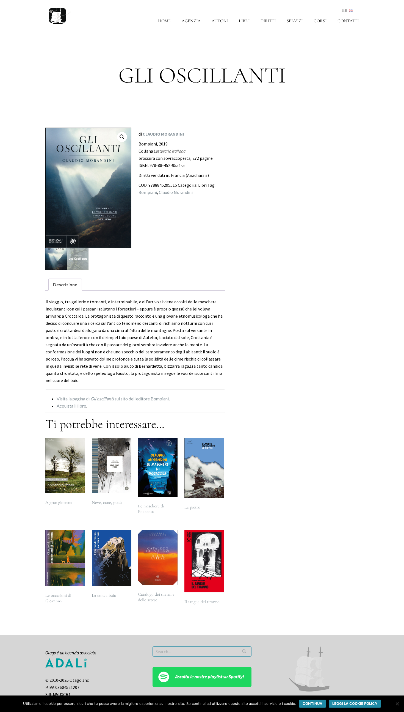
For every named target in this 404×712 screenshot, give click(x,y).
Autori (220, 21)
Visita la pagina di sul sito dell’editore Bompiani (113, 398)
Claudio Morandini (176, 192)
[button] (122, 137)
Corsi (320, 21)
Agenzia (191, 21)
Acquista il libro (71, 405)
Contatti (348, 21)
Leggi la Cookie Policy (354, 703)
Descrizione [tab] (65, 284)
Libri (244, 21)
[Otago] (59, 15)
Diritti (268, 21)
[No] (397, 703)
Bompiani (148, 192)
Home (164, 21)
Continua (312, 703)
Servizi (295, 21)
